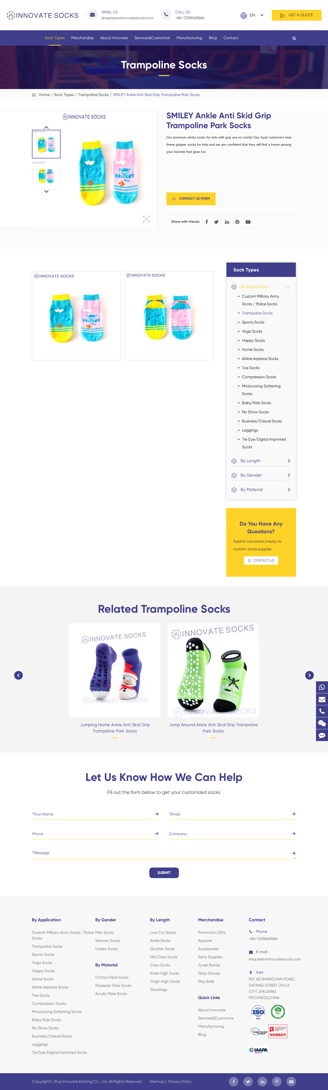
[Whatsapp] (322, 687)
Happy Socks (253, 340)
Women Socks (107, 940)
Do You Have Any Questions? (261, 528)
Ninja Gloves (209, 973)
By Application (255, 286)
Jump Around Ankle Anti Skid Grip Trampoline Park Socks (213, 727)
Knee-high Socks (164, 973)
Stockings (158, 989)
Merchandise (82, 38)
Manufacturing (189, 38)
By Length (251, 460)
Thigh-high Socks (165, 981)
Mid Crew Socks (163, 957)
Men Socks (104, 932)
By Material (252, 489)
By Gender (251, 475)
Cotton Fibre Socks (111, 977)
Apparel (205, 940)
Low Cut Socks (163, 932)
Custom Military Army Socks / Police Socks (260, 300)
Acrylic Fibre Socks (111, 993)
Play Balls (206, 981)
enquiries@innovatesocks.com (128, 15)
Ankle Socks (160, 940)
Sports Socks (253, 322)
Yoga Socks (252, 331)
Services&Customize (152, 38)
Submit (164, 872)
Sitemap (157, 1081)
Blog (213, 38)
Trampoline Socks (93, 94)
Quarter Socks (162, 948)
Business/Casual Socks (262, 421)
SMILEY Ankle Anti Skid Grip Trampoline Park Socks (156, 94)
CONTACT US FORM (191, 199)
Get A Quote (300, 15)
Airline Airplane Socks (260, 358)
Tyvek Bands (209, 965)
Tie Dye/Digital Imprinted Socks (264, 443)
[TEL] (322, 711)
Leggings (250, 430)
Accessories (208, 948)
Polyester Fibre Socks (113, 985)
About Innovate (114, 38)
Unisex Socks (106, 948)
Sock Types (55, 38)
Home (44, 94)
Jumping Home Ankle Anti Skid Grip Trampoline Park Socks (115, 727)
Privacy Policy (180, 1081)
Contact (231, 38)
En (252, 15)
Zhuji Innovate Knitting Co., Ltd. (81, 1081)
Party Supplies (210, 957)
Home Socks (253, 349)
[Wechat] (322, 723)
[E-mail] (322, 699)
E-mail (261, 952)
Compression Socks (259, 377)
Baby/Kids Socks (256, 403)
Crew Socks (160, 965)
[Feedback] (322, 735)
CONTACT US (261, 560)
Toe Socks (251, 367)
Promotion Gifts (211, 932)
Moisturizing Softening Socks (261, 390)
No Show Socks (255, 412)
